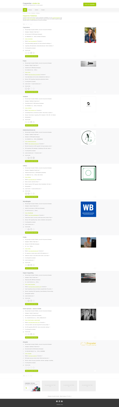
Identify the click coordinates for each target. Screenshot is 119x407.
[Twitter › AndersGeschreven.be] (26, 158)
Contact (43, 9)
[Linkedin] (62, 401)
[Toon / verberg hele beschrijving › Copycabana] (44, 43)
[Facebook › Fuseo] (29, 89)
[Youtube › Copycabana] (34, 53)
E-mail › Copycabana (29, 38)
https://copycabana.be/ (32, 41)
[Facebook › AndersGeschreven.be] (29, 158)
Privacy (62, 404)
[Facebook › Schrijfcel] (29, 122)
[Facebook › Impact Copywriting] (29, 301)
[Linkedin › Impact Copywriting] (31, 301)
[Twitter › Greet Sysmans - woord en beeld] (26, 334)
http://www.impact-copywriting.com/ (34, 286)
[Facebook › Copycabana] (29, 53)
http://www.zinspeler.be (32, 355)
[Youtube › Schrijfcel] (34, 122)
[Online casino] (32, 386)
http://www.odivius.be (32, 179)
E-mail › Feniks (27, 248)
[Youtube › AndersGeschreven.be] (34, 158)
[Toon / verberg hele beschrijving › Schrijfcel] (44, 112)
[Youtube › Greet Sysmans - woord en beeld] (34, 334)
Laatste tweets (28, 83)
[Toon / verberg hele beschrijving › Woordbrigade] (44, 217)
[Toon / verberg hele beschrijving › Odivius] (44, 181)
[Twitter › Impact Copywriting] (26, 301)
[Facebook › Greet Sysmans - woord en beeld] (29, 334)
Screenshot (40, 41)
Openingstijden (28, 117)
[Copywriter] (25, 10)
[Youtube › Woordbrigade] (34, 229)
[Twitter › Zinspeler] (26, 368)
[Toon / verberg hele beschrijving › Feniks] (44, 253)
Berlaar (31, 65)
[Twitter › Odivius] (26, 194)
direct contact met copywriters (30, 18)
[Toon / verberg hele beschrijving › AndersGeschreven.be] (44, 146)
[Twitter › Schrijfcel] (26, 122)
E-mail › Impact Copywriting (30, 284)
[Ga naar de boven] (95, 56)
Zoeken (36, 9)
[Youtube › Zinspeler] (34, 368)
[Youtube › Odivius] (34, 194)
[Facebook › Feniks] (29, 265)
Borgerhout (32, 170)
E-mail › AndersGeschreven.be (30, 141)
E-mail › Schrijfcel (28, 108)
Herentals (31, 31)
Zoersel (31, 205)
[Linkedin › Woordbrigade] (31, 229)
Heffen (31, 241)
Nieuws (30, 9)
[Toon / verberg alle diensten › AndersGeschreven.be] (44, 148)
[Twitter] (57, 401)
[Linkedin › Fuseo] (31, 89)
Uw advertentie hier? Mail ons (50, 386)
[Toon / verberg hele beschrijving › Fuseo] (44, 77)
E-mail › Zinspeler (28, 353)
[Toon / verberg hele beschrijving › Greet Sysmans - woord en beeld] (44, 324)
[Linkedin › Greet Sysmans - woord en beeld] (31, 334)
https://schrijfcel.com (32, 110)
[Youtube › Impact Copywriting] (34, 301)
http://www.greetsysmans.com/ (34, 322)
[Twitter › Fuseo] (26, 89)
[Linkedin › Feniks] (31, 265)
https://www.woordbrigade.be (33, 215)
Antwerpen (27, 31)
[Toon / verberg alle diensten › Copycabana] (44, 45)
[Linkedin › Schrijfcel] (31, 122)
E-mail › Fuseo (27, 72)
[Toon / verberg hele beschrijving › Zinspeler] (44, 358)
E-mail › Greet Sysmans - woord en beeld (32, 320)
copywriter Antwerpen (56, 17)
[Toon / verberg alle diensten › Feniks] (44, 255)
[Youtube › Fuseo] (34, 89)
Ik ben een (90, 4)
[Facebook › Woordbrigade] (29, 229)
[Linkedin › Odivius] (31, 194)
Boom (31, 277)
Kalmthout (31, 101)
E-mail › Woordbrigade (29, 212)
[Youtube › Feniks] (34, 265)
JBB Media (58, 404)
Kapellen (31, 134)
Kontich (31, 313)
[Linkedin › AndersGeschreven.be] (31, 158)
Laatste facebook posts (37, 83)
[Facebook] (59, 401)
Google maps (37, 31)
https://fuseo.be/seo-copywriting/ (34, 74)
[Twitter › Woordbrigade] (26, 229)
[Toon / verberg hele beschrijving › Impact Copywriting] (44, 289)
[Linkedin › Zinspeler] (31, 368)
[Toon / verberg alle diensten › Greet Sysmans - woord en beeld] (44, 327)
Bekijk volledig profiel (31, 56)
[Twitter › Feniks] (26, 265)
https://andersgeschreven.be (33, 143)
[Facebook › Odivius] (29, 194)
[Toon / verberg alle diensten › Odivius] (44, 184)
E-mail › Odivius (28, 177)
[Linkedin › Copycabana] (31, 53)
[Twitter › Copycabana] (26, 53)
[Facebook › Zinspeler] (29, 368)
